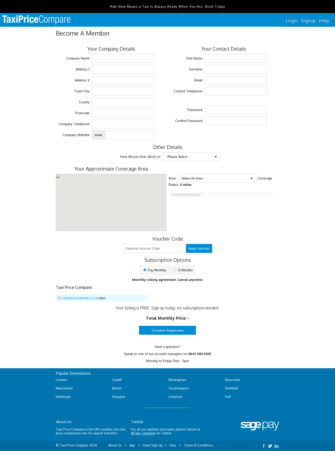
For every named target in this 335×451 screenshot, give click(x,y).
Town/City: (82, 91)
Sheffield (231, 388)
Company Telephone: (74, 124)
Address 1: (83, 69)
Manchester (64, 388)
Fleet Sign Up (152, 445)
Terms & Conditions (198, 445)
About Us (115, 445)
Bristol (117, 388)
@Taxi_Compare (143, 433)
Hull (228, 397)
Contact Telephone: (188, 91)
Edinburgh (63, 397)
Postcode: (82, 113)
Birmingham (177, 380)
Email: (198, 80)
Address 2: (82, 80)
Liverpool (175, 397)
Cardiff (117, 380)
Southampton (179, 388)
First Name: (194, 58)
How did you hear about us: (140, 156)
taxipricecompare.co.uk (80, 298)
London (61, 380)
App (132, 445)
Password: (195, 110)
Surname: (196, 69)
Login (292, 20)
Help (324, 20)
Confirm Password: (189, 121)
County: (84, 102)
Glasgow (118, 397)
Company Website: (76, 135)
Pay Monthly (156, 270)
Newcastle (232, 380)
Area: (172, 178)
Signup (308, 20)
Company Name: (78, 58)
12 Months (185, 270)
